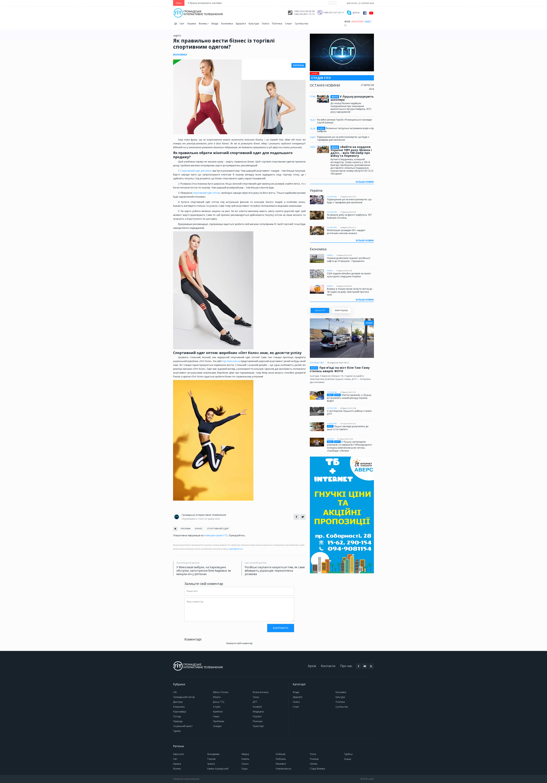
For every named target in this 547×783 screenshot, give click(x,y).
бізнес (199, 528)
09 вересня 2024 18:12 (338, 362)
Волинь (203, 23)
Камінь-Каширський (217, 768)
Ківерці (245, 754)
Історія (216, 706)
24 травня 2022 (212, 518)
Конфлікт (257, 706)
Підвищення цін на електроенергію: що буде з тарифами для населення (343, 138)
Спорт (288, 23)
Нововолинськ (283, 768)
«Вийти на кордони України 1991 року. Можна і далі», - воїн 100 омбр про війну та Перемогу (351, 151)
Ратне (313, 754)
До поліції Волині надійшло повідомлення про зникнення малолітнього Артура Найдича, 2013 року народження (350, 107)
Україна (191, 23)
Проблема (218, 721)
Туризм (176, 731)
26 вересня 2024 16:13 (348, 227)
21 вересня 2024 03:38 (344, 270)
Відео (368, 21)
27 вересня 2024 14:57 (348, 196)
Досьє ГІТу (218, 701)
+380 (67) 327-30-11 (333, 12)
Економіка (227, 23)
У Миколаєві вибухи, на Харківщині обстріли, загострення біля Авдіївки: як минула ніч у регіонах (203, 571)
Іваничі (211, 763)
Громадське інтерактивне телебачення (204, 514)
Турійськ (348, 754)
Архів (347, 21)
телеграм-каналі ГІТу (216, 535)
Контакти (328, 666)
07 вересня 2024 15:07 (348, 392)
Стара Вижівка (317, 768)
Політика (277, 23)
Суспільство (301, 23)
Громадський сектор (184, 697)
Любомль (281, 758)
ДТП (255, 701)
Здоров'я (241, 23)
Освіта (265, 23)
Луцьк (244, 768)
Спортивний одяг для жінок (196, 170)
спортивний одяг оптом (206, 192)
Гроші (256, 697)
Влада (214, 23)
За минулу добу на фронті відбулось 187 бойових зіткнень (349, 216)
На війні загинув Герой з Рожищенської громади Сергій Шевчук (344, 121)
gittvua (356, 12)
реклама (185, 528)
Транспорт (258, 726)
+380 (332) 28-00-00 (304, 11)
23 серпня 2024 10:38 (345, 439)
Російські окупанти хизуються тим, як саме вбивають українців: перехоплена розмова (275, 571)
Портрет (257, 716)
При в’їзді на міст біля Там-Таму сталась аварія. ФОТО (340, 369)
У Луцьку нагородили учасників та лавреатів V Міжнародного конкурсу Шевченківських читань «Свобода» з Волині (349, 446)
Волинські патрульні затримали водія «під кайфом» (345, 130)
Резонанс (258, 721)
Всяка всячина (260, 692)
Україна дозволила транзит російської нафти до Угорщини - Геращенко (348, 259)
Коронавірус (179, 711)
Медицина (258, 711)
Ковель (245, 758)
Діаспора (178, 701)
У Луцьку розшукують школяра (205, 3)
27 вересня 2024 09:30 (348, 212)
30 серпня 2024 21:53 (348, 423)
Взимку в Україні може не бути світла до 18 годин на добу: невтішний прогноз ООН (349, 291)
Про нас (346, 666)
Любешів (280, 754)
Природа (177, 721)
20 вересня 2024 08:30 (344, 286)
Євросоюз (178, 754)
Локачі (244, 763)
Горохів (211, 758)
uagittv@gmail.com (235, 549)
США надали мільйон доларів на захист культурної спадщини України (349, 275)
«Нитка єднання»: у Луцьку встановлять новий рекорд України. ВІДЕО (349, 397)
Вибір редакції (341, 310)
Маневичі (281, 763)
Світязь (314, 763)
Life (175, 692)
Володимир (213, 754)
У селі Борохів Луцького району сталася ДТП (349, 412)
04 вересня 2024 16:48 (348, 408)
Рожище (314, 758)
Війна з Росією (220, 692)
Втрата (216, 697)
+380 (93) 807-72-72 (304, 14)
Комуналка (178, 706)
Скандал (217, 726)
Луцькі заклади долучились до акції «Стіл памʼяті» (348, 428)
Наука (216, 716)
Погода (177, 716)
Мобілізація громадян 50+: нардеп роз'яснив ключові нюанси (346, 232)
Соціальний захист (183, 726)
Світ (182, 23)
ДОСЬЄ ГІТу (320, 310)
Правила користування (186, 778)
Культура (254, 23)
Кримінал (218, 711)
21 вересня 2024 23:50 (344, 255)
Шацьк (347, 758)
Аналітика (357, 21)
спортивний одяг (218, 528)
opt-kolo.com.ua (231, 361)
